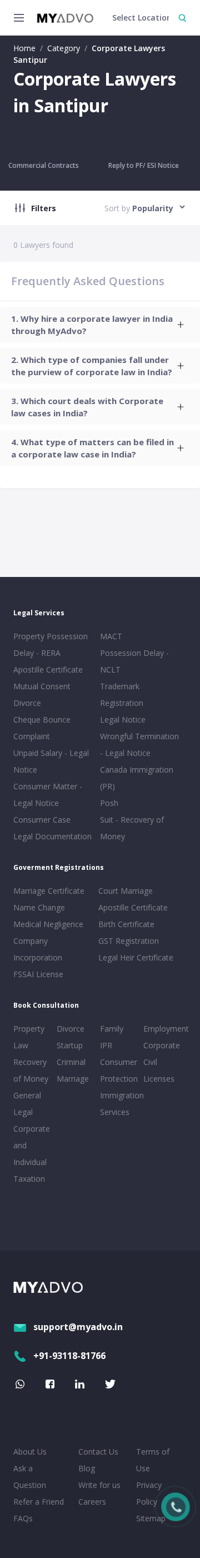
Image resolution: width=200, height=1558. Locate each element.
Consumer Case (42, 819)
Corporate (161, 1045)
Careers (92, 1501)
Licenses (158, 1078)
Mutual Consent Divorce (42, 694)
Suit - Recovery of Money (132, 828)
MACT (111, 636)
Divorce (70, 1028)
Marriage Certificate (48, 890)
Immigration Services (119, 1103)
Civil (150, 1062)
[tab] (100, 324)
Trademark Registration (121, 694)
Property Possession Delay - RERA (50, 644)
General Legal (27, 1103)
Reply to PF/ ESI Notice (143, 165)
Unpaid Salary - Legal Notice (51, 761)
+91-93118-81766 (69, 1356)
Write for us (99, 1485)
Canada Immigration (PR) (136, 778)
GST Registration (128, 940)
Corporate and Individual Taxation (31, 1153)
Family (111, 1028)
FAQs (23, 1518)
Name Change (39, 907)
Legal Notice (123, 719)
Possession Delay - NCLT (134, 661)
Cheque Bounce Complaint (42, 727)
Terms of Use (152, 1460)
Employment (162, 1028)
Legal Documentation (52, 836)
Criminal (71, 1062)
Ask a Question (29, 1476)
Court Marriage (125, 890)
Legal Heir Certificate (135, 957)
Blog (86, 1468)
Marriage (73, 1078)
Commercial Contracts (43, 165)
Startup (70, 1045)
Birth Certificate (126, 924)
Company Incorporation (37, 949)
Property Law (28, 1037)
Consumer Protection (119, 1070)
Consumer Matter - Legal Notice (47, 794)
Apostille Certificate (48, 669)
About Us (30, 1451)
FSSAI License (38, 974)
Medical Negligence (48, 924)
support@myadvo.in (78, 1327)
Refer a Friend (38, 1501)
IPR (106, 1045)
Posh (109, 803)
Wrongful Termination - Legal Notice (139, 744)
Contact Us (98, 1451)
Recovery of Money (30, 1070)
